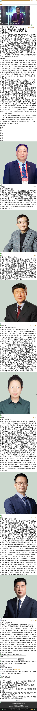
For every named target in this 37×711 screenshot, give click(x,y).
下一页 (19, 700)
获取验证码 (21, 659)
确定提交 (2, 665)
